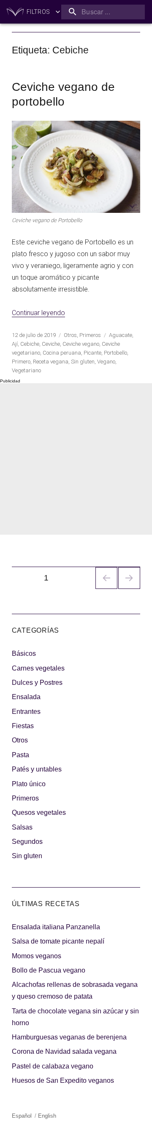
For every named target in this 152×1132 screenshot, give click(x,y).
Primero (21, 361)
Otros (70, 335)
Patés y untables (37, 769)
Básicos (24, 653)
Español (22, 1116)
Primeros (90, 335)
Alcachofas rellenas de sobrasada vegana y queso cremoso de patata (75, 990)
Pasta (20, 754)
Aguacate (120, 335)
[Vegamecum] (15, 12)
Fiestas (23, 725)
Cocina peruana (62, 353)
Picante (92, 353)
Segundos (27, 841)
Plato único (29, 783)
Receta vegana (50, 361)
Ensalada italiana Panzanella (56, 927)
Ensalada (26, 696)
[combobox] (103, 12)
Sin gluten (83, 361)
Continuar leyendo (38, 313)
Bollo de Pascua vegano (48, 970)
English (47, 1116)
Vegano (106, 361)
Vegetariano (26, 370)
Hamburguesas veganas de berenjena (69, 1037)
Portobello (115, 353)
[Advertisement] (76, 459)
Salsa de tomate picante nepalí (58, 941)
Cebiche (29, 344)
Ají (15, 344)
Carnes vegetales (38, 668)
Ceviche (51, 344)
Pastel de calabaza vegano (52, 1066)
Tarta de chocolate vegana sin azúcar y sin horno (75, 1016)
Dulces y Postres (37, 682)
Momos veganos (36, 956)
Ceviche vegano (80, 344)
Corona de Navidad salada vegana (64, 1051)
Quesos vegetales (39, 812)
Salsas (22, 827)
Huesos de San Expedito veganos (63, 1080)
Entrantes (26, 711)
